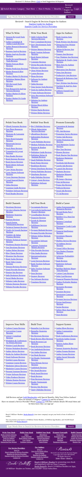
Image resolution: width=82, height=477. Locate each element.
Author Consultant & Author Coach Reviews (15, 43)
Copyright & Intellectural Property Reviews (41, 211)
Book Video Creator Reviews (13, 263)
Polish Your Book (26, 432)
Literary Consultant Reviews (13, 337)
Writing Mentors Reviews (41, 49)
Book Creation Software (9, 435)
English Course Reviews (15, 360)
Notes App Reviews (63, 72)
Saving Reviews (62, 307)
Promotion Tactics (60, 436)
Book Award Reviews (39, 373)
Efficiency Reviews (38, 68)
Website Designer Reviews (16, 284)
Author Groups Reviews (65, 354)
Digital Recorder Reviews (41, 65)
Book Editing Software (26, 438)
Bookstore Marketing (60, 442)
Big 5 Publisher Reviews (40, 126)
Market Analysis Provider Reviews (16, 55)
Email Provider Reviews (15, 269)
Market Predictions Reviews (17, 69)
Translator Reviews (38, 282)
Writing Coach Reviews (15, 345)
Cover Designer (26, 436)
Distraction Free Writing (9, 442)
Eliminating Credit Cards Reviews (66, 227)
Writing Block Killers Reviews (39, 106)
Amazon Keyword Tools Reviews (15, 38)
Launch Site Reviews (64, 169)
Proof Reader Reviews (14, 194)
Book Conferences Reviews (67, 336)
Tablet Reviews (37, 84)
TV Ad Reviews (62, 194)
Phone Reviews (37, 76)
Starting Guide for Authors (41, 24)
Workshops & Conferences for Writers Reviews (16, 342)
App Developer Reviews (15, 247)
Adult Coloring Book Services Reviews (39, 38)
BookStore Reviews (38, 166)
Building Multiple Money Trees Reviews (66, 270)
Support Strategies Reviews (67, 348)
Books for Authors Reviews (16, 354)
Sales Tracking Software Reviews (40, 270)
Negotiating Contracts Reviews (64, 295)
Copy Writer (27, 440)
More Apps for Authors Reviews (65, 66)
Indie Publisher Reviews (40, 177)
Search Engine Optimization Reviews (15, 223)
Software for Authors (9, 436)
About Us (69, 458)
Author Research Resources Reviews (16, 47)
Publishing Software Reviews (39, 184)
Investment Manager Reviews (64, 237)
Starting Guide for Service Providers (41, 26)
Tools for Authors (8, 438)
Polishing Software (26, 442)
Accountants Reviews (39, 207)
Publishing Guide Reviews (41, 152)
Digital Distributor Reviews (42, 169)
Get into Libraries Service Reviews (16, 211)
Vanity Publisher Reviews (41, 390)
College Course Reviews (15, 328)
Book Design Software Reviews (40, 58)
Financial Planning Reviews (67, 279)
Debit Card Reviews (64, 276)
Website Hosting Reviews (16, 380)
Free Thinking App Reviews (67, 57)
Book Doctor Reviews (14, 162)
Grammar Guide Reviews (16, 188)
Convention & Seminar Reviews (65, 127)
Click (38, 1)
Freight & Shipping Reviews (38, 221)
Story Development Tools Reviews (41, 46)
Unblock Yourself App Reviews (64, 92)
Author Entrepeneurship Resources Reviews (65, 208)
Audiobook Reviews (39, 368)
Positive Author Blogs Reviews (64, 345)
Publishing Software (43, 436)
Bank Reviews (61, 261)
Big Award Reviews (38, 370)
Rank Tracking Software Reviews (40, 265)
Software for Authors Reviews (39, 80)
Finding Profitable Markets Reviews (66, 283)
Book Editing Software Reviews (15, 166)
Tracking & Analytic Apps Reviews (66, 87)
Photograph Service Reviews (13, 145)
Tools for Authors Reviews (41, 90)
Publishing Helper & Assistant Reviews (39, 156)
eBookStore (43, 435)
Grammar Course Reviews (16, 363)
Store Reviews (36, 273)
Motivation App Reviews (66, 70)
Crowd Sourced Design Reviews (15, 181)
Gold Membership (30, 397)
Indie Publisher (43, 440)
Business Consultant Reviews (64, 222)
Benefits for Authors (39, 455)
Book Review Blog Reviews (42, 339)
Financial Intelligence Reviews (64, 232)
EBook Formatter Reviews (16, 126)
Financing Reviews (38, 218)
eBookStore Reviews (39, 134)
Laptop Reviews (37, 73)
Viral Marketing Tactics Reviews (65, 146)
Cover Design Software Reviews (15, 173)
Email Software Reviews (15, 357)
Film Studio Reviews (39, 253)
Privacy (63, 458)
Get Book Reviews (38, 355)
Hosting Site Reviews (14, 272)
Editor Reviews (12, 185)
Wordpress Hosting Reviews (17, 245)
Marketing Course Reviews (16, 368)
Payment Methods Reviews (41, 230)
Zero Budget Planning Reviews (64, 252)
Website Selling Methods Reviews (40, 237)
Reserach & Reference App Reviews (66, 79)
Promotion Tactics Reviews (66, 134)
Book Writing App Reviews (67, 42)
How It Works (45, 9)
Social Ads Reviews (64, 191)
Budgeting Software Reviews (64, 265)
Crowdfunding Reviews (40, 215)
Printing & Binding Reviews (38, 148)
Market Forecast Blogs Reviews (14, 65)
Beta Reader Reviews (14, 156)
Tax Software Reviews (39, 279)
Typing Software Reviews (41, 93)
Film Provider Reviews (40, 250)
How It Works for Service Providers (16, 452)
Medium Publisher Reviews (41, 145)
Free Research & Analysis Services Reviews (16, 90)
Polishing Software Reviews (17, 191)
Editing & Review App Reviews (65, 50)
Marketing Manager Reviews (64, 175)
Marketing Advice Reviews (16, 366)
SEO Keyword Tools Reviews (14, 85)
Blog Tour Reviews (63, 149)
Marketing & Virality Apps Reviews (66, 61)
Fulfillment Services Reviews (39, 226)
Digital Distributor (43, 438)
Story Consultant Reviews (41, 42)
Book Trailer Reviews (14, 259)
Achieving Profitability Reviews (65, 257)
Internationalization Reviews (38, 257)
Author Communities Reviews (64, 332)
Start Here (30, 9)
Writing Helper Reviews (40, 113)
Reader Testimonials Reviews (39, 383)
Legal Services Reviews (40, 261)
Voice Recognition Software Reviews (42, 96)
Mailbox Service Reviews (66, 241)
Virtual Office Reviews (65, 248)
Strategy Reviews (38, 276)
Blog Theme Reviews (14, 253)
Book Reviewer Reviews (40, 346)
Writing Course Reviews (15, 383)
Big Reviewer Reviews (40, 336)
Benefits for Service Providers (17, 454)
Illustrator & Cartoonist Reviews (15, 135)
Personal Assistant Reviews (16, 371)
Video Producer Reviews (15, 377)
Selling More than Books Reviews (66, 311)
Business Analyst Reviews (16, 51)
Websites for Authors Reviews (39, 101)
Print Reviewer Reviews (40, 379)
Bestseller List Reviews (40, 328)
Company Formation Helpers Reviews (39, 246)
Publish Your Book (43, 432)
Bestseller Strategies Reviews (39, 332)
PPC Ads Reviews (63, 131)
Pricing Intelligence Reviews (64, 303)
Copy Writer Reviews (14, 169)
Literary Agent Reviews (40, 180)
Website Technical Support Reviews (16, 241)
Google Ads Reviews (64, 166)
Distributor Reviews (39, 174)
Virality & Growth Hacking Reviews (16, 231)
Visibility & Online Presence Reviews (13, 236)
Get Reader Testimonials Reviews (40, 359)
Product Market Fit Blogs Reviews (16, 95)
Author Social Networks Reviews (65, 358)
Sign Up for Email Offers (39, 451)
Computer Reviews (38, 62)
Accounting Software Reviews (39, 242)
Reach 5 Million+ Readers (45, 462)
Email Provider (77, 435)
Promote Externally (60, 432)
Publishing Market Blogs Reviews (15, 80)
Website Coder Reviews (15, 281)
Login (76, 9)
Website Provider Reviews (16, 287)
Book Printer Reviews (39, 163)
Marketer (60, 440)
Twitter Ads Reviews (64, 137)
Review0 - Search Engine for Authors (68, 8)
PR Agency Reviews (64, 179)
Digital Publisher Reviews (41, 171)
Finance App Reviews (64, 54)
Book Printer (43, 442)
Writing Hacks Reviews (40, 110)
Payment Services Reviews (66, 299)
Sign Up (16, 450)
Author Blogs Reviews (65, 328)
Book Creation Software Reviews (40, 53)
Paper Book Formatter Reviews (14, 140)
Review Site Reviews (39, 387)
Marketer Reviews (63, 171)
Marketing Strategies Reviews (14, 216)
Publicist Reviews (63, 188)
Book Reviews (36, 376)
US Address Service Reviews (64, 245)
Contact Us (46, 399)
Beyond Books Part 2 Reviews (64, 213)
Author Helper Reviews (15, 250)
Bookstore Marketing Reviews (64, 159)
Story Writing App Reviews (67, 83)
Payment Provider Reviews (41, 233)
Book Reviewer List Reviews (39, 343)
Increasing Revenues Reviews (64, 288)
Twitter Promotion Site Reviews (65, 141)
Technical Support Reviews (16, 227)
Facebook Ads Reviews (65, 163)
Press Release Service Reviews (39, 364)
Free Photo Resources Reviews (14, 130)
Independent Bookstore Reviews (40, 138)
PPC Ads (60, 438)
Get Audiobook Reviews (40, 349)
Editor (27, 435)
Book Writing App (9, 440)
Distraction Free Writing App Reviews (65, 46)
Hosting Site (77, 442)
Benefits (57, 9)
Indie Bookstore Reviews (15, 275)
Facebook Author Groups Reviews (66, 340)
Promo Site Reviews (64, 185)
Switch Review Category (14, 9)
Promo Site (60, 435)
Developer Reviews (13, 207)
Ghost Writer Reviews (39, 70)
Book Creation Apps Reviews (64, 38)
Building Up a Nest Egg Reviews (65, 218)
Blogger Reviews (63, 152)
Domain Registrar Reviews (16, 267)
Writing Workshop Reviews (16, 348)
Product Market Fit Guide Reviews (16, 99)
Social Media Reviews (14, 278)
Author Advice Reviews (15, 351)
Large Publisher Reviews (40, 142)
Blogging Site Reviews (15, 256)
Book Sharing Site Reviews (66, 155)
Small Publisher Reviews (40, 160)
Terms (58, 458)
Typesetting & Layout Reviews (14, 152)
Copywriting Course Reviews (14, 332)
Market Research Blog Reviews (14, 72)
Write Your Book (8, 432)
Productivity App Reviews (66, 75)
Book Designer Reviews (15, 159)
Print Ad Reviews (63, 182)
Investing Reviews (63, 292)
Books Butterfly (29, 414)
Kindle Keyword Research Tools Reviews (16, 60)
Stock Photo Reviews (14, 148)
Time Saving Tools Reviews (42, 87)
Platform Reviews (13, 220)
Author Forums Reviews (65, 351)
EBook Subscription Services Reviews (39, 130)
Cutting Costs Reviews (65, 273)
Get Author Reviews (39, 352)
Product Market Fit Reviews (17, 76)
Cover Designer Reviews (15, 177)
